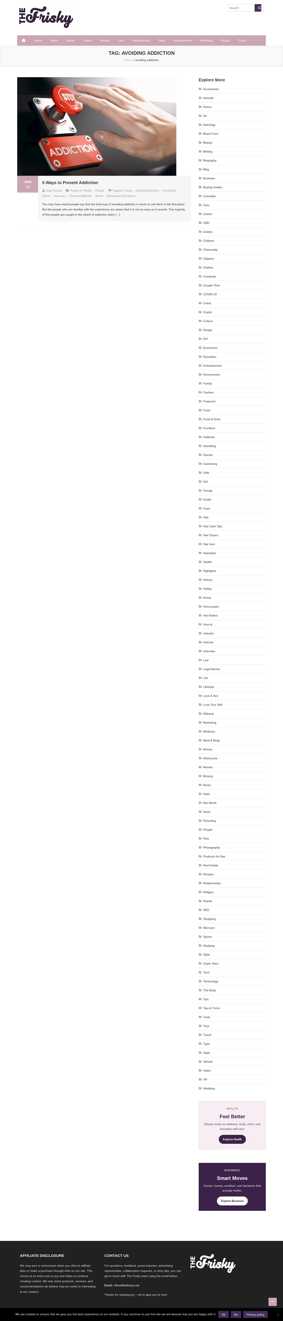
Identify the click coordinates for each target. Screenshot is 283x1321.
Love (121, 40)
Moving (208, 776)
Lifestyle (208, 687)
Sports (207, 936)
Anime (207, 107)
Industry (208, 633)
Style (161, 40)
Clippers (208, 258)
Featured (209, 401)
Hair (206, 517)
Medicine (209, 731)
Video (207, 1070)
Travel (242, 40)
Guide (207, 499)
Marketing (209, 722)
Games (208, 455)
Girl (205, 481)
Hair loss (209, 544)
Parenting (206, 40)
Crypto (207, 312)
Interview (209, 651)
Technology (210, 981)
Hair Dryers (210, 535)
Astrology (209, 124)
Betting (207, 151)
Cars (206, 205)
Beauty (207, 142)
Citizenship (210, 249)
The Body (209, 990)
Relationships (141, 40)
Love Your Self (212, 704)
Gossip (207, 490)
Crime (207, 303)
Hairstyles (209, 553)
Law (206, 660)
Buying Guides (212, 187)
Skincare (209, 927)
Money (207, 749)
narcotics (60, 196)
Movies (105, 40)
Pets (206, 838)
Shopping (209, 919)
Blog (206, 169)
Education (209, 356)
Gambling (209, 446)
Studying (209, 945)
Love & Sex (210, 695)
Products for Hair (214, 856)
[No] (278, 1314)
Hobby (207, 588)
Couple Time (211, 285)
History (207, 579)
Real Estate (210, 865)
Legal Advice (211, 669)
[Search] (258, 8)
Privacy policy (255, 1314)
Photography (211, 847)
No (236, 1314)
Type (206, 1043)
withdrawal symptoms (121, 196)
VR (205, 1079)
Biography (209, 160)
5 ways (127, 190)
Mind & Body (211, 740)
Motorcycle (210, 758)
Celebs (87, 40)
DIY (205, 339)
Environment (211, 374)
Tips (206, 999)
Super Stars (211, 963)
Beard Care (210, 133)
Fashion (208, 392)
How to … (209, 624)
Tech (206, 972)
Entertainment (182, 40)
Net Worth (209, 803)
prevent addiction (80, 196)
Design (207, 330)
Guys (206, 508)
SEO (206, 910)
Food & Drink (211, 419)
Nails (206, 794)
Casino (207, 214)
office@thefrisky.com (126, 1285)
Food (206, 410)
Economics (210, 347)
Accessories (211, 89)
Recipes (208, 874)
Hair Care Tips (212, 526)
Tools (206, 1017)
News (54, 40)
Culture (208, 321)
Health (70, 40)
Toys (206, 1026)
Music (207, 785)
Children (208, 240)
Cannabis (209, 196)
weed (99, 196)
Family (207, 383)
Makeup (208, 713)
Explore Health (232, 1139)
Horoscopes (211, 606)
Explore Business (232, 1201)
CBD (206, 223)
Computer (209, 276)
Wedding (209, 1088)
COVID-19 (210, 294)
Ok (223, 1314)
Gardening (210, 463)
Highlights (209, 571)
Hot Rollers (210, 615)
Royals (225, 40)
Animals (208, 98)
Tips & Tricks (211, 1008)
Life (205, 678)
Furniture (209, 428)
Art (205, 115)
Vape (206, 1052)
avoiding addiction (147, 190)
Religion (208, 892)
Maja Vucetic (54, 190)
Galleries (209, 437)
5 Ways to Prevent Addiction (70, 182)
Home (38, 40)
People (99, 190)
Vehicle (208, 1061)
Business (209, 178)
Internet (208, 642)
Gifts (206, 472)
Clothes (208, 267)
